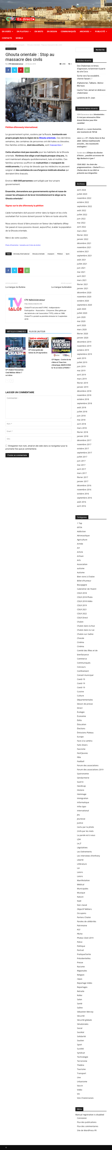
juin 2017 (81, 461)
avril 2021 (81, 276)
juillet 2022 (82, 214)
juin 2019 (81, 366)
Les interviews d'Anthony (88, 855)
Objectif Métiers (84, 909)
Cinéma (80, 642)
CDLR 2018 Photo (84, 597)
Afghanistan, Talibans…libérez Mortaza (90, 84)
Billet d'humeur (84, 580)
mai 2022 (81, 222)
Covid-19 (81, 679)
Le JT (79, 843)
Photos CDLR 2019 (85, 938)
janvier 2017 (82, 481)
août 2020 (81, 309)
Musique (81, 892)
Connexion (82, 1118)
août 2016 (81, 502)
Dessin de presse (85, 704)
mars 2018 (82, 428)
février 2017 (82, 477)
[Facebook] (8, 70)
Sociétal (80, 1032)
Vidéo (79, 1089)
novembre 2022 (84, 198)
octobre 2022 (83, 202)
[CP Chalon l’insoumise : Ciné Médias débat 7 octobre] (15, 352)
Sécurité (81, 1016)
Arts (79, 560)
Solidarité (81, 1036)
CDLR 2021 (82, 609)
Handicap (81, 786)
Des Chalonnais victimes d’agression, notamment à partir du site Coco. (91, 69)
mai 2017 (81, 465)
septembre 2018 (84, 403)
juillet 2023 (82, 194)
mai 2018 (81, 419)
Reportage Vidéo (84, 983)
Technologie (82, 1057)
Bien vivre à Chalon (86, 576)
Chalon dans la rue (85, 630)
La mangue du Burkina (15, 287)
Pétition (60, 254)
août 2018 (81, 407)
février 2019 (82, 383)
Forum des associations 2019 (90, 769)
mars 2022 (82, 231)
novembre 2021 (84, 247)
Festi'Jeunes (82, 753)
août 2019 (81, 358)
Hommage (81, 794)
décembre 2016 (84, 485)
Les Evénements (84, 851)
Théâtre (80, 1065)
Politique (81, 946)
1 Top (79, 523)
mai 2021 (81, 272)
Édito (79, 720)
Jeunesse (81, 818)
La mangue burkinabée (61, 287)
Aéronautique (83, 535)
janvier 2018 (82, 436)
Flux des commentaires (87, 1126)
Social (79, 1028)
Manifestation (83, 880)
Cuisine (80, 691)
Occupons (81, 913)
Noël (79, 901)
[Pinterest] (20, 70)
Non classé (82, 905)
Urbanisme (82, 1081)
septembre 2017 (84, 452)
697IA (79, 527)
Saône (80, 1007)
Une (79, 1077)
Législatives (82, 847)
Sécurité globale (84, 1020)
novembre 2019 (84, 346)
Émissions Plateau (85, 732)
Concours (81, 667)
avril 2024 (81, 190)
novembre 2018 (84, 395)
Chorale (80, 638)
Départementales (85, 699)
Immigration (82, 798)
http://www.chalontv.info (33, 304)
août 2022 (81, 210)
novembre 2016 (84, 489)
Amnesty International (21, 254)
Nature (80, 896)
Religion (80, 974)
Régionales (82, 970)
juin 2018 (81, 415)
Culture (80, 695)
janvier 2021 (82, 288)
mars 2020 (82, 329)
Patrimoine (82, 925)
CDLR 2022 (82, 613)
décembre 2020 (84, 292)
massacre (51, 254)
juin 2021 (81, 268)
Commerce (82, 658)
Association (82, 564)
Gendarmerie (83, 777)
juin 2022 (81, 218)
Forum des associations (87, 765)
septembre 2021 (84, 255)
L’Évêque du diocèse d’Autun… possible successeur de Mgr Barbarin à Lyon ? (90, 155)
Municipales (82, 888)
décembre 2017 (84, 440)
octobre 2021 (83, 251)
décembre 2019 (84, 341)
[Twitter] (14, 70)
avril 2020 (81, 325)
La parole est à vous (86, 835)
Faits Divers (82, 745)
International (83, 810)
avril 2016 (81, 506)
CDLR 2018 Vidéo (84, 601)
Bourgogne (82, 584)
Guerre (80, 782)
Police (79, 942)
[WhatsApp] (27, 70)
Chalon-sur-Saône (85, 634)
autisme (80, 568)
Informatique (83, 802)
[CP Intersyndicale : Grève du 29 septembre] (38, 342)
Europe (80, 736)
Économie (81, 716)
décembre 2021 (84, 243)
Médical (80, 884)
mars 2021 (82, 280)
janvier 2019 (82, 387)
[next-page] (11, 380)
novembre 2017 (84, 444)
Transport (81, 1073)
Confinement (83, 671)
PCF (78, 929)
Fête (79, 757)
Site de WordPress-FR (87, 1130)
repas (79, 979)
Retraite (80, 991)
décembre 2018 (84, 391)
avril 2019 (81, 374)
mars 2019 (82, 378)
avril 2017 (81, 469)
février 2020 (82, 333)
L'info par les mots (85, 831)
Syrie (67, 254)
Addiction (81, 531)
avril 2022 (81, 227)
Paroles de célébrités (86, 921)
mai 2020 (81, 321)
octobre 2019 (83, 350)
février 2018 (82, 432)
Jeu (78, 814)
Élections (81, 728)
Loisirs (80, 872)
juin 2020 (81, 317)
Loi (78, 868)
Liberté (80, 860)
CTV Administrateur (15, 64)
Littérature (82, 864)
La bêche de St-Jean (86, 98)
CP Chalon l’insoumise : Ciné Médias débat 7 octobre (14, 372)
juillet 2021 (82, 263)
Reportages (82, 987)
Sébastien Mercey (85, 1011)
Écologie (81, 712)
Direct (79, 708)
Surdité (80, 1048)
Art (78, 548)
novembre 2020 (84, 296)
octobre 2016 (83, 493)
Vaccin (80, 1085)
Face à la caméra (84, 740)
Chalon (80, 621)
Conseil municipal (85, 675)
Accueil (8, 45)
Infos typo (81, 806)
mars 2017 (82, 473)
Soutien (80, 1040)
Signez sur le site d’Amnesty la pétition (24, 205)
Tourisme (81, 1069)
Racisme (81, 966)
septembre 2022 (84, 206)
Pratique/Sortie (84, 954)
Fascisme (81, 749)
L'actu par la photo (85, 827)
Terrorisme (82, 1061)
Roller (79, 995)
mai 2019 (81, 370)
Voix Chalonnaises (85, 1098)
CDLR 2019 (82, 605)
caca (79, 138)
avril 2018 (81, 424)
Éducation (81, 724)
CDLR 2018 (82, 593)
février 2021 (82, 284)
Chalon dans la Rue (86, 626)
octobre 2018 (83, 399)
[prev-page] (7, 380)
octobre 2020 (83, 300)
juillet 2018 (82, 411)
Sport (79, 1044)
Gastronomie (83, 773)
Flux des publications (86, 1122)
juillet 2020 (82, 313)
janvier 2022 (82, 239)
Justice (80, 823)
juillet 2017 (82, 456)
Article (80, 552)
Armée (80, 543)
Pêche (79, 933)
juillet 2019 (82, 362)
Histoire (80, 790)
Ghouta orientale (38, 254)
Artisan (80, 556)
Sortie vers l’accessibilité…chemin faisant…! (88, 77)
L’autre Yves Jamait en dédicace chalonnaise (91, 91)
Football (80, 761)
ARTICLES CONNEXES (16, 331)
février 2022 (82, 235)
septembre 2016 (84, 497)
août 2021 (81, 259)
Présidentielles (84, 958)
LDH (79, 839)
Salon (79, 999)
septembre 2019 (84, 354)
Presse (80, 962)
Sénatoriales (82, 1024)
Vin (78, 1094)
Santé (79, 1003)
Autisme (81, 572)
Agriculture (82, 539)
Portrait (80, 950)
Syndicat (81, 1052)
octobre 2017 (83, 448)
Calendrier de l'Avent (86, 589)
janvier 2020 (82, 337)
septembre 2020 (84, 305)
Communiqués (19, 45)
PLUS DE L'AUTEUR (37, 331)
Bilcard (80, 129)
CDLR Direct (82, 617)
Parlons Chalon (84, 917)
